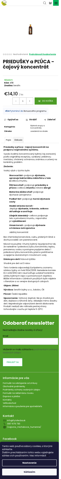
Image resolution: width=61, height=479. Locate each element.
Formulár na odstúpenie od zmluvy (20, 383)
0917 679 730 (13, 423)
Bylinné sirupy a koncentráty (37, 126)
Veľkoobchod (9, 403)
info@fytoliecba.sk (16, 420)
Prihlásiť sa (13, 362)
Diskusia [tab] (18, 139)
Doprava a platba (11, 396)
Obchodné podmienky (14, 386)
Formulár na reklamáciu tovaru (18, 393)
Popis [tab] (8, 139)
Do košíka (47, 100)
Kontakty (7, 399)
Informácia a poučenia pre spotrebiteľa (22, 406)
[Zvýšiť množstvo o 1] (29, 101)
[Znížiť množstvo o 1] (16, 101)
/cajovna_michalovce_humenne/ (24, 427)
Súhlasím (29, 472)
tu (48, 455)
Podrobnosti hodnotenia (42, 54)
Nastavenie (29, 462)
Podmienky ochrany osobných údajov (21, 389)
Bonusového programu (35, 111)
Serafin (16, 85)
